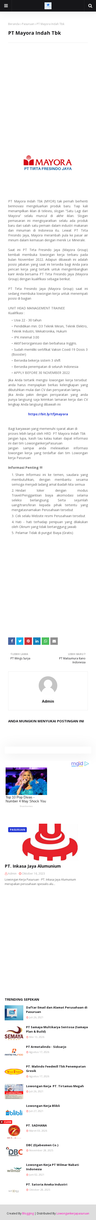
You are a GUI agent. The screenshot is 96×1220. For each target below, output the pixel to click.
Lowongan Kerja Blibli (43, 1106)
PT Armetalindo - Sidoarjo (46, 1047)
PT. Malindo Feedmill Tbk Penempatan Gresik (56, 1068)
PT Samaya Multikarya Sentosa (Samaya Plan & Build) (57, 1029)
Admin (48, 701)
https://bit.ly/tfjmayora (48, 414)
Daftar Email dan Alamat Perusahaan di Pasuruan (56, 1009)
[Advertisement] (48, 90)
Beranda (14, 24)
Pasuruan (28, 24)
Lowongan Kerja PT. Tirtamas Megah (55, 1086)
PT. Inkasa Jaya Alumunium (33, 866)
